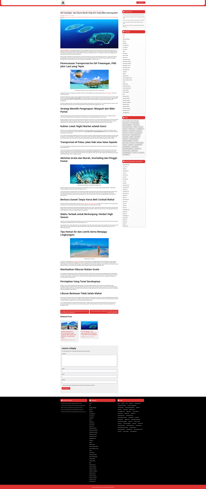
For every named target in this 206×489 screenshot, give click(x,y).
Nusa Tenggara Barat (76, 261)
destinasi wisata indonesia (127, 126)
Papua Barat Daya (126, 85)
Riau (124, 94)
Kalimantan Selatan (127, 61)
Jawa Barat (125, 53)
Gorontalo (125, 49)
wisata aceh (135, 140)
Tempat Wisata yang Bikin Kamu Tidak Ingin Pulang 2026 (133, 17)
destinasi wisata (67, 17)
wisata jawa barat (138, 148)
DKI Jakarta (125, 47)
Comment (64, 353)
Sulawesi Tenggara (127, 102)
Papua (124, 81)
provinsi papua (125, 136)
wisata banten (130, 144)
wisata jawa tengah (126, 150)
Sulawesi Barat (126, 96)
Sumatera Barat (126, 106)
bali (131, 120)
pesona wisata (139, 130)
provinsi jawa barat (138, 132)
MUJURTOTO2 (126, 193)
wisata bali (125, 144)
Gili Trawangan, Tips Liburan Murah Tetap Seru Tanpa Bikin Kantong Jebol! (89, 333)
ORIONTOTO (125, 225)
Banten (124, 41)
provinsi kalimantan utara (135, 134)
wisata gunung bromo (126, 146)
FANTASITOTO (126, 199)
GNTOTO (125, 183)
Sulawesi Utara (126, 104)
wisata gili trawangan (102, 17)
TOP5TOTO (125, 189)
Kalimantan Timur (126, 65)
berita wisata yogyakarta (127, 124)
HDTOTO (125, 176)
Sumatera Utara (126, 110)
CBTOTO (124, 223)
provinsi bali (131, 132)
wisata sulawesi (141, 152)
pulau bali (131, 136)
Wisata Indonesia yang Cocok (128, 148)
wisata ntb (108, 17)
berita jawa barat (126, 122)
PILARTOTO (125, 217)
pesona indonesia (132, 130)
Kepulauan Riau (126, 69)
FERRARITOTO (126, 215)
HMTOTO (125, 213)
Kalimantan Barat (126, 59)
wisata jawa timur (134, 150)
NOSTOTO (125, 219)
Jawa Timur (125, 57)
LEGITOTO (125, 211)
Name (63, 368)
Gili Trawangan (108, 93)
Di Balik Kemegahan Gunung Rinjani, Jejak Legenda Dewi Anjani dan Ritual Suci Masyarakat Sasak (68, 334)
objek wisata (86, 17)
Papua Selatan (126, 90)
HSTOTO (124, 205)
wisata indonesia (135, 146)
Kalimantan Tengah (127, 63)
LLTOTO (124, 181)
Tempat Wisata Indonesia (134, 138)
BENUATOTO (125, 178)
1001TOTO (125, 166)
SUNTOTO (125, 221)
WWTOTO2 (125, 195)
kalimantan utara (132, 128)
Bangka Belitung (126, 39)
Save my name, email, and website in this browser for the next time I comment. (79, 385)
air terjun (128, 120)
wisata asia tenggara (139, 142)
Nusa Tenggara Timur (127, 79)
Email (63, 374)
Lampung (125, 71)
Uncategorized (126, 112)
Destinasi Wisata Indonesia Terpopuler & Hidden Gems (103, 487)
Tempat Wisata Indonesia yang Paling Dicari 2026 (133, 14)
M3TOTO (125, 207)
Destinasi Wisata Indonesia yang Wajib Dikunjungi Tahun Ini (133, 26)
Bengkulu (125, 43)
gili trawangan (73, 17)
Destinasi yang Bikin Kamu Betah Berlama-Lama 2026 (133, 23)
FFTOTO (124, 172)
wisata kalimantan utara (127, 152)
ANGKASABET (126, 170)
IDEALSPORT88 (126, 164)
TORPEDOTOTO (126, 209)
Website (63, 379)
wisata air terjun (126, 142)
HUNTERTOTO (126, 187)
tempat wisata (95, 17)
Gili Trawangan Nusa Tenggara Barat (89, 203)
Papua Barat (125, 83)
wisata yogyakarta (126, 154)
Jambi (124, 51)
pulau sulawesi (137, 136)
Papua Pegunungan (127, 87)
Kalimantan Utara (126, 67)
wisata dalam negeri (138, 144)
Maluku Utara (125, 75)
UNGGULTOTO (126, 191)
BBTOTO (124, 197)
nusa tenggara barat (79, 17)
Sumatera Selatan (126, 108)
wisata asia (132, 142)
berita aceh (136, 120)
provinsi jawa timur (126, 134)
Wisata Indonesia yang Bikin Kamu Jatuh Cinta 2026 (133, 20)
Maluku (124, 73)
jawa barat (141, 126)
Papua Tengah (126, 92)
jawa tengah (125, 128)
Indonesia (135, 126)
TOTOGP (124, 203)
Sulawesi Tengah (126, 100)
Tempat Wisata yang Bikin (127, 140)
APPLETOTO (125, 174)
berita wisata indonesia (135, 122)
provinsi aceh (125, 132)
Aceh (124, 34)
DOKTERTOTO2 (126, 185)
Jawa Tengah (125, 55)
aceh (124, 120)
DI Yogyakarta (126, 45)
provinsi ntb (90, 17)
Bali (123, 36)
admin (72, 15)
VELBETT (125, 168)
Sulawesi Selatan (126, 98)
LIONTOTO (125, 201)
